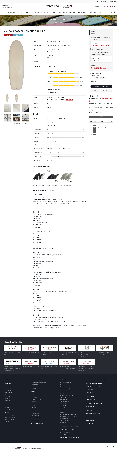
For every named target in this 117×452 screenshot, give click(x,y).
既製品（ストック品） (37, 399)
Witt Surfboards (63, 401)
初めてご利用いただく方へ (65, 432)
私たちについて (90, 392)
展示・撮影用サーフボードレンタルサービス (70, 437)
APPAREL (7, 407)
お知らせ (7, 380)
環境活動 (34, 388)
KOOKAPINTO (63, 418)
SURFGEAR (7, 398)
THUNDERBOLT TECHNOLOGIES (68, 416)
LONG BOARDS (36, 413)
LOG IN (113, 6)
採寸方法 (34, 401)
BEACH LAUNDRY (9, 396)
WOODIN (62, 405)
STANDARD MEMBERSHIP (94, 383)
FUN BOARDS (35, 415)
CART (105, 6)
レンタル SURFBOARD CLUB (67, 429)
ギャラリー (34, 411)
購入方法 (7, 412)
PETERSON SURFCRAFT (65, 395)
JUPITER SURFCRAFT (65, 420)
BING (61, 386)
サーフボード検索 (102, 1)
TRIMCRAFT (63, 399)
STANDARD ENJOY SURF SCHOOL (69, 426)
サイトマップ (90, 417)
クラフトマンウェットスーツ (39, 395)
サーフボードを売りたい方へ (39, 380)
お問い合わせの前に (91, 399)
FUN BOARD (8, 388)
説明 (65, 71)
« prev (91, 118)
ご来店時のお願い (91, 406)
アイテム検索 (113, 1)
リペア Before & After (37, 407)
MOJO (61, 412)
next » (111, 118)
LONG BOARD (8, 386)
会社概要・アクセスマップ (93, 387)
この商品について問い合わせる (101, 90)
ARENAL (62, 384)
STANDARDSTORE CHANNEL (95, 380)
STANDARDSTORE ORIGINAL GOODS (14, 403)
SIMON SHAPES (63, 397)
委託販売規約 (35, 384)
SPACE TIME (63, 422)
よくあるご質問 (90, 396)
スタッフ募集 (90, 389)
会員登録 (98, 6)
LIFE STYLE (7, 400)
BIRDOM (62, 408)
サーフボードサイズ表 (9, 415)
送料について (8, 421)
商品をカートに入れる (102, 86)
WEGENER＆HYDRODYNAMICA (67, 414)
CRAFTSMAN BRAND (65, 382)
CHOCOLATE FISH (64, 389)
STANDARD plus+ (9, 409)
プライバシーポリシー (92, 410)
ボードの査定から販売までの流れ (39, 382)
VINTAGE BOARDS (36, 418)
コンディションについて (10, 419)
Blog (33, 391)
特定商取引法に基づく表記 (93, 413)
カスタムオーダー (36, 397)
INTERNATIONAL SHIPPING (94, 403)
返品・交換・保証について (10, 417)
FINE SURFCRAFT (64, 410)
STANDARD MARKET (10, 405)
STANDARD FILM (37, 423)
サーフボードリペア (36, 405)
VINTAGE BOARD (9, 390)
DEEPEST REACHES (64, 391)
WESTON (62, 403)
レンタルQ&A (63, 434)
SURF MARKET (8, 392)
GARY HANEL (63, 393)
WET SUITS (7, 394)
